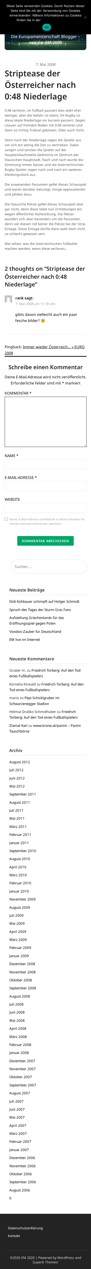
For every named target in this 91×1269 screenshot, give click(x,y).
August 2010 (19, 858)
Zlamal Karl (18, 725)
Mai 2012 (17, 786)
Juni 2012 (17, 778)
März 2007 (18, 1133)
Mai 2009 (17, 923)
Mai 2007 (17, 1117)
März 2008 (18, 1036)
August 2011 (19, 802)
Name (11, 455)
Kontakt (14, 1236)
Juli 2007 (16, 1101)
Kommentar (18, 393)
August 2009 (19, 907)
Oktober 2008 (20, 980)
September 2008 (22, 988)
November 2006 (22, 1165)
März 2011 (18, 826)
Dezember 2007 (22, 1060)
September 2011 (22, 794)
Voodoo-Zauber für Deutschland (35, 631)
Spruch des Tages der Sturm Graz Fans (40, 609)
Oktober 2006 (20, 1173)
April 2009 (17, 931)
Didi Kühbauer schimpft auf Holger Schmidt (44, 601)
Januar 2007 (19, 1149)
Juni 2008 (17, 1012)
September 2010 (22, 850)
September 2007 (22, 1085)
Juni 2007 (17, 1109)
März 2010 (18, 875)
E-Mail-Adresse (21, 477)
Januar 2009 (19, 955)
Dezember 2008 (22, 963)
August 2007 (19, 1093)
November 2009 (22, 899)
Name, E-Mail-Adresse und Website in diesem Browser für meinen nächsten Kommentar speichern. (47, 521)
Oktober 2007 (20, 1076)
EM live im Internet (24, 639)
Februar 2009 (20, 947)
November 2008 (22, 972)
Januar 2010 (19, 891)
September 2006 (22, 1181)
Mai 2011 (17, 818)
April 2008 (17, 1028)
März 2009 (18, 939)
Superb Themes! (45, 1262)
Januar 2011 (19, 842)
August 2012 (19, 762)
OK (47, 27)
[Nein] (85, 17)
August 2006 (19, 1190)
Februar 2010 (20, 883)
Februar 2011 (20, 834)
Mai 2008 (17, 1020)
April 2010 (17, 867)
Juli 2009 (16, 915)
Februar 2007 (20, 1141)
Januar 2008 (19, 1052)
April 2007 (17, 1125)
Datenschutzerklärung (25, 1228)
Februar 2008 (20, 1044)
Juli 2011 (16, 810)
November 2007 (22, 1068)
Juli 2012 (16, 770)
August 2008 (19, 996)
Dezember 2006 (22, 1157)
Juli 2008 (16, 1004)
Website (12, 499)
